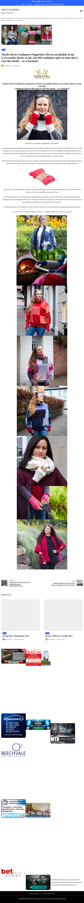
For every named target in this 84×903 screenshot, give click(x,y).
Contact (29, 4)
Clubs (23, 4)
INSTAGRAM (45, 143)
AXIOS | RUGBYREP (10, 9)
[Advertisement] (62, 682)
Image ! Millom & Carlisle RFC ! (59, 636)
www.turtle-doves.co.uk (69, 83)
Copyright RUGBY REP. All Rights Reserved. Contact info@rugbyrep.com (42, 899)
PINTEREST (55, 143)
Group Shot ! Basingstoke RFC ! (16, 636)
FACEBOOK (36, 143)
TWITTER (28, 143)
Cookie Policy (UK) (48, 893)
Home (3, 50)
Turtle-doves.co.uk (41, 207)
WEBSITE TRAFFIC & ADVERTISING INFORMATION (49, 4)
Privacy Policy (34, 893)
